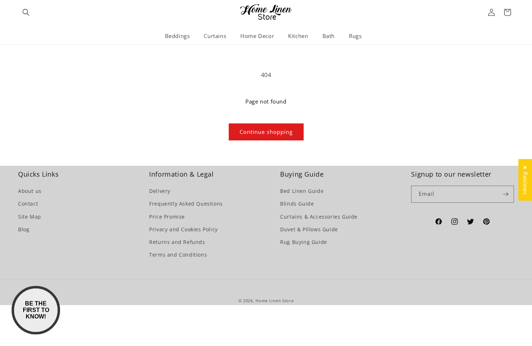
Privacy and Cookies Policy (183, 229)
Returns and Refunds (177, 242)
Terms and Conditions (178, 254)
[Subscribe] (506, 194)
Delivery (159, 190)
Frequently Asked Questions (186, 203)
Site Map (29, 216)
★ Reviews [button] (525, 180)
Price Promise (167, 216)
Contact (28, 203)
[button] (26, 12)
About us (30, 190)
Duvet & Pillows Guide (309, 229)
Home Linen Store (275, 300)
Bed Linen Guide (302, 190)
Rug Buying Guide (303, 242)
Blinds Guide (297, 203)
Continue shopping (266, 131)
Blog (23, 229)
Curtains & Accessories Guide (319, 216)
